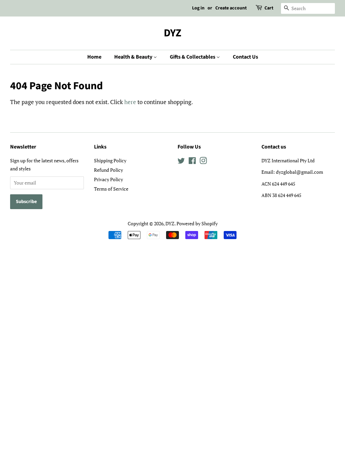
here (130, 102)
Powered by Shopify (197, 223)
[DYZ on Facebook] (192, 162)
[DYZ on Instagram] (203, 162)
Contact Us (245, 57)
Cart (268, 8)
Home (94, 57)
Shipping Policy (110, 160)
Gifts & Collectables (193, 57)
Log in (198, 8)
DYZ (172, 33)
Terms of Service (111, 189)
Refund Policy (108, 170)
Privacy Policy (108, 179)
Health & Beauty (133, 57)
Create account (231, 8)
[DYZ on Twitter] (181, 162)
